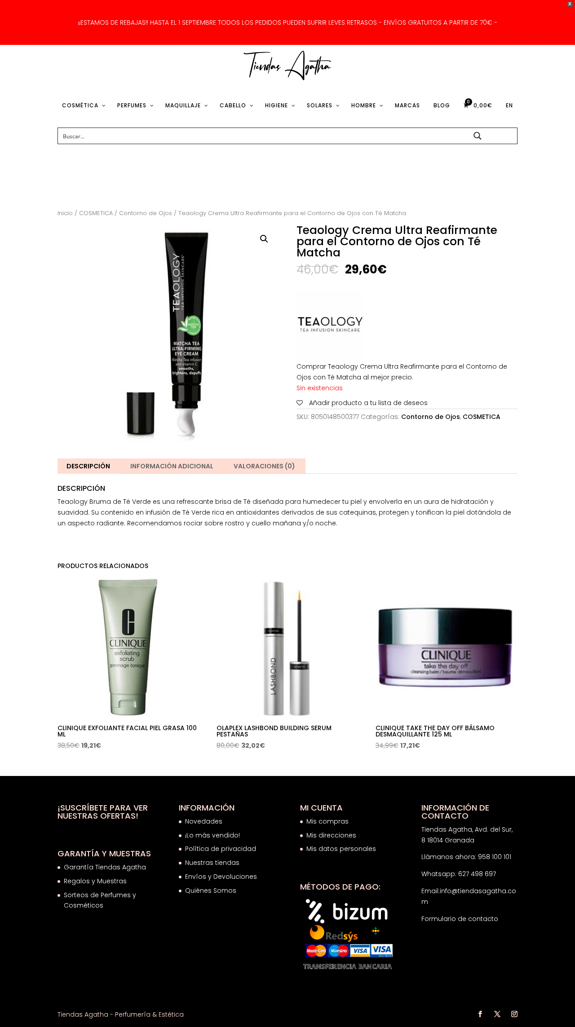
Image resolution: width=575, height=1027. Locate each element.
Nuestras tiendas (213, 862)
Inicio (65, 213)
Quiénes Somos (210, 890)
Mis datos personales (341, 848)
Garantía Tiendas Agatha (105, 867)
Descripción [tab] (88, 466)
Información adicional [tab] (171, 466)
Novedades (203, 821)
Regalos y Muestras (95, 881)
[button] (264, 239)
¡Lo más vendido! (212, 835)
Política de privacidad (220, 848)
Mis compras (327, 821)
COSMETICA (96, 213)
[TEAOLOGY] (330, 326)
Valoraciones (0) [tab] (264, 466)
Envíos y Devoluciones (222, 876)
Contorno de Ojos (145, 213)
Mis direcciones (331, 835)
